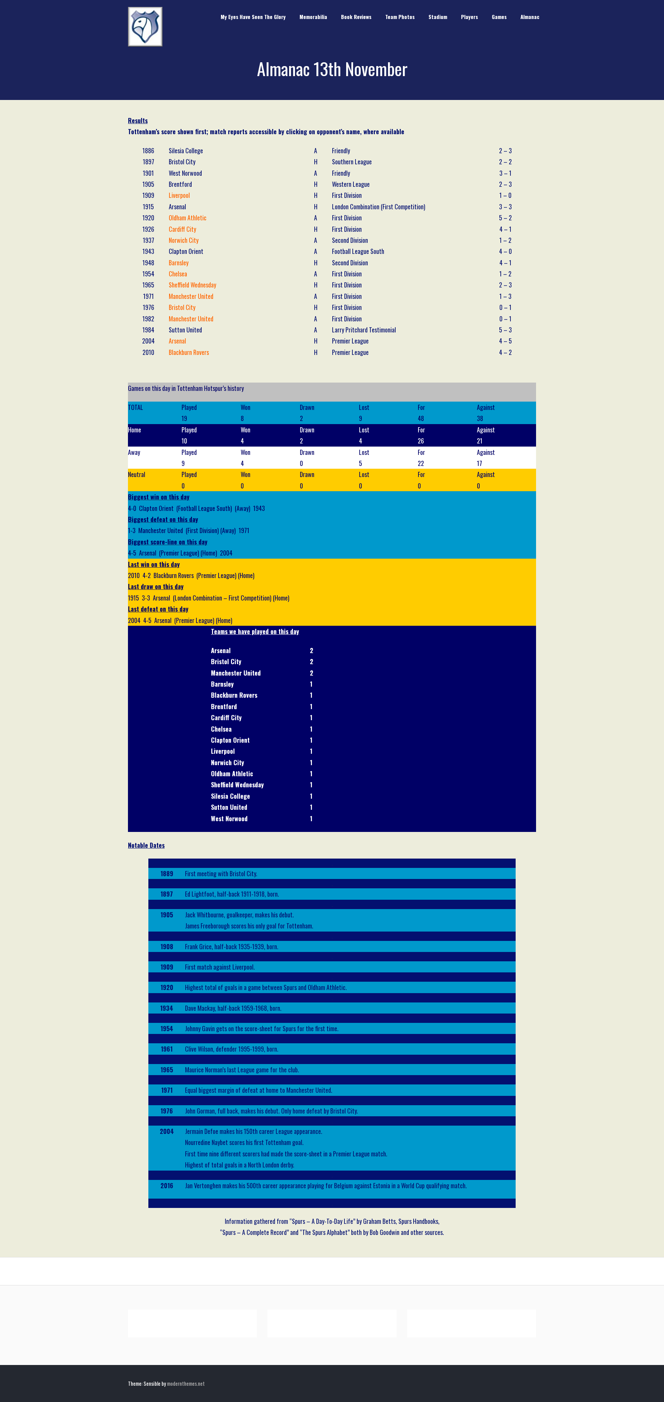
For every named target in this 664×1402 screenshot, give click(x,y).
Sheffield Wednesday (192, 284)
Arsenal (177, 340)
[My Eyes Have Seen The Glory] (145, 44)
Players (469, 16)
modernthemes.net (186, 1383)
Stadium (437, 16)
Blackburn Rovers (189, 352)
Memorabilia (313, 16)
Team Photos (400, 16)
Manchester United (191, 296)
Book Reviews (356, 16)
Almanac (530, 16)
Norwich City (184, 240)
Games (499, 16)
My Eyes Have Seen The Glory (253, 16)
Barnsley (178, 262)
